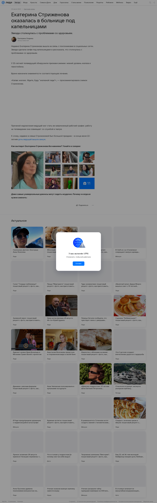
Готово (78, 264)
